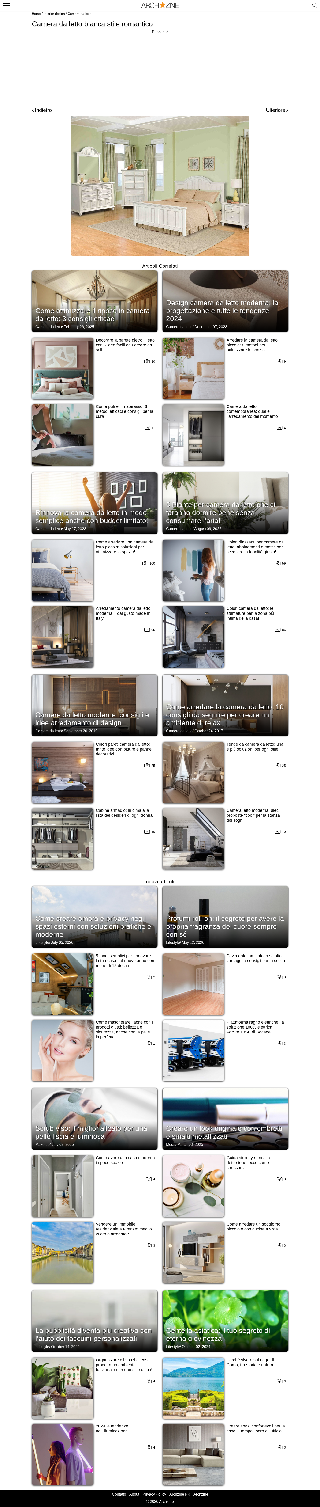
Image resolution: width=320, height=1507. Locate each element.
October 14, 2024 (65, 1347)
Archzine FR (179, 1494)
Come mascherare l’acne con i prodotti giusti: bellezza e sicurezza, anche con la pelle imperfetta (124, 1029)
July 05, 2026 (62, 943)
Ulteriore (275, 110)
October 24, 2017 (208, 731)
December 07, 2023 (210, 327)
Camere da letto (80, 13)
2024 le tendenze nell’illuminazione (112, 1428)
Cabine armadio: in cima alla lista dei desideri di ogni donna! (125, 813)
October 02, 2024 (196, 1347)
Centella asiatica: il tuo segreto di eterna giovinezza (218, 1334)
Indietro (43, 110)
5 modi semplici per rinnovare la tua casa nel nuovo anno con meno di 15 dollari (125, 960)
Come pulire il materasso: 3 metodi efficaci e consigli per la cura (124, 411)
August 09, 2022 (207, 529)
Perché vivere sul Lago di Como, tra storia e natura (250, 1362)
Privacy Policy (154, 1494)
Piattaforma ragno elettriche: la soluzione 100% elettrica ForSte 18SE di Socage (255, 1027)
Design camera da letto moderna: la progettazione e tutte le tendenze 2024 (222, 311)
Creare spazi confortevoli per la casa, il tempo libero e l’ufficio (256, 1428)
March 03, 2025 (190, 1144)
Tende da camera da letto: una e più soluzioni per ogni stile (255, 747)
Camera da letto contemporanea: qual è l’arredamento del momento (252, 411)
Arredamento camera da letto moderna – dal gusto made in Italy (123, 613)
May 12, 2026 (193, 943)
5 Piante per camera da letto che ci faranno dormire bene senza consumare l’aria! (220, 512)
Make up (42, 1144)
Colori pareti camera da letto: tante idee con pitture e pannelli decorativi (125, 749)
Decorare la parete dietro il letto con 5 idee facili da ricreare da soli (125, 345)
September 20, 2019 (80, 731)
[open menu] (5, 5)
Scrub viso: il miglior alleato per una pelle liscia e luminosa (91, 1132)
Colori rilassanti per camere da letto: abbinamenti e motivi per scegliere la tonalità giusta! (255, 547)
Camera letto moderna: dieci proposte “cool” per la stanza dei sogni (253, 815)
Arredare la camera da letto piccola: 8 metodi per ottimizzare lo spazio (252, 345)
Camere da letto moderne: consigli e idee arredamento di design (92, 719)
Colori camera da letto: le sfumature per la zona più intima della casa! (250, 613)
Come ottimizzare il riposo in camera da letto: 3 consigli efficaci (92, 315)
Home (36, 13)
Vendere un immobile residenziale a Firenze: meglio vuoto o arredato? (124, 1229)
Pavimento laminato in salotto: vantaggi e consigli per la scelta (256, 958)
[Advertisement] (160, 68)
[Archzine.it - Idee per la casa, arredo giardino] (160, 5)
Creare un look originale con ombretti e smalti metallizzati (224, 1132)
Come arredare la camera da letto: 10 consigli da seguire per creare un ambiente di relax (225, 715)
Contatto (119, 1494)
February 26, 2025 (79, 327)
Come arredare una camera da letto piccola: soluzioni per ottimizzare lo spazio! (124, 547)
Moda (170, 1144)
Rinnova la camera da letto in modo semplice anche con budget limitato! (91, 516)
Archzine (200, 1494)
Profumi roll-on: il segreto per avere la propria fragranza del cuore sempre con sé (225, 926)
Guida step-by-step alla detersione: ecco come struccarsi (248, 1162)
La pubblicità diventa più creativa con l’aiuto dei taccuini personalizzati (93, 1334)
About (134, 1494)
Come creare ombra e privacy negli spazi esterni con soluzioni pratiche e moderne (93, 926)
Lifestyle (42, 943)
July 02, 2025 (63, 1144)
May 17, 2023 (75, 529)
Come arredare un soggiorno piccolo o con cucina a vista (253, 1226)
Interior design (54, 13)
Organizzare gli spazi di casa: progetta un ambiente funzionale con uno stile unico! (124, 1365)
